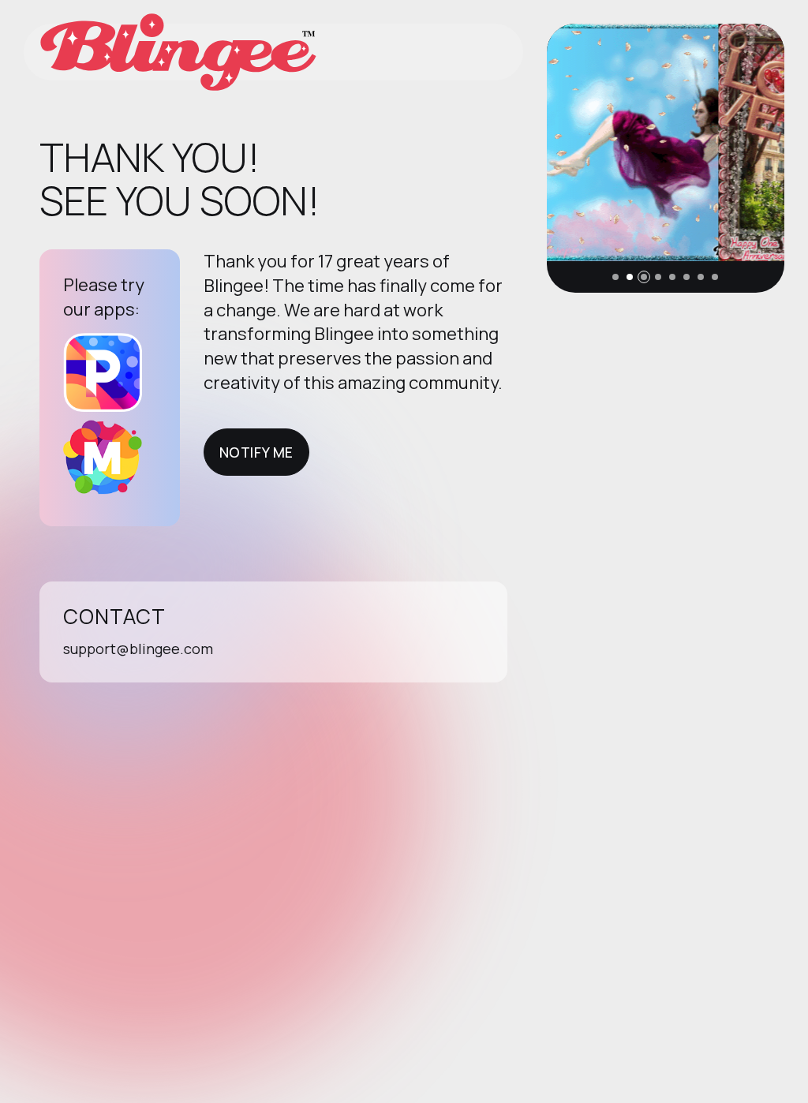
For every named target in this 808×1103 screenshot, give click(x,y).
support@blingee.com (138, 648)
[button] (615, 277)
